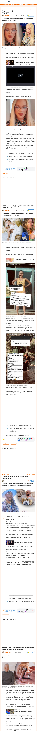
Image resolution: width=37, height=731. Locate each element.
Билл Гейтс (32, 690)
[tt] (22, 170)
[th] (27, 168)
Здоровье (26, 4)
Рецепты (19, 4)
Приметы (22, 4)
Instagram (21, 87)
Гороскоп (15, 4)
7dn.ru (25, 523)
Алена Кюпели (7, 15)
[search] (34, 2)
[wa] (25, 168)
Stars (3, 4)
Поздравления (30, 4)
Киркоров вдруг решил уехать (28, 561)
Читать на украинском (31, 9)
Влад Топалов (13, 443)
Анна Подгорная (8, 652)
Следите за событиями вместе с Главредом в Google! (10, 169)
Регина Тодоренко (6, 443)
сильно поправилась (10, 140)
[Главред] (8, 2)
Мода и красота (6, 4)
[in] (26, 170)
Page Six (17, 704)
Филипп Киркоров (21, 516)
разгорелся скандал (29, 145)
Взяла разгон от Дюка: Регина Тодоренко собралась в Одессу (21, 428)
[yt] (32, 168)
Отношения (12, 4)
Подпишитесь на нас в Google (32, 15)
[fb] (19, 170)
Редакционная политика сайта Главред (21, 165)
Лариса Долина (5, 173)
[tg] (30, 168)
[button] (3, 2)
